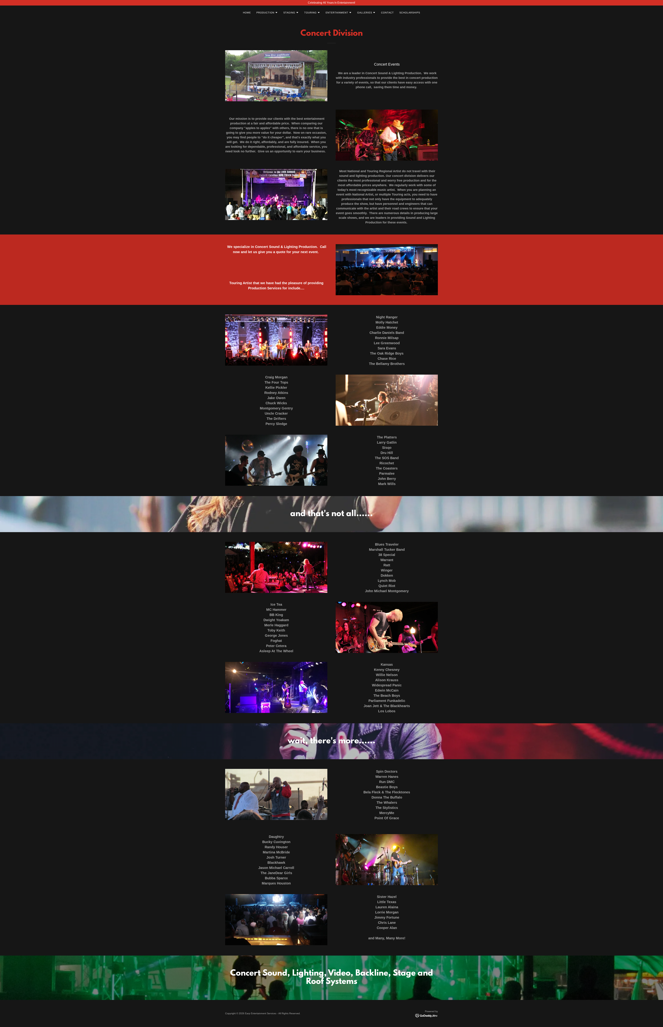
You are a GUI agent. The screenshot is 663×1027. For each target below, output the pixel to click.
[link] (426, 1015)
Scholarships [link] (409, 12)
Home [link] (247, 12)
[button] (267, 13)
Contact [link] (387, 12)
